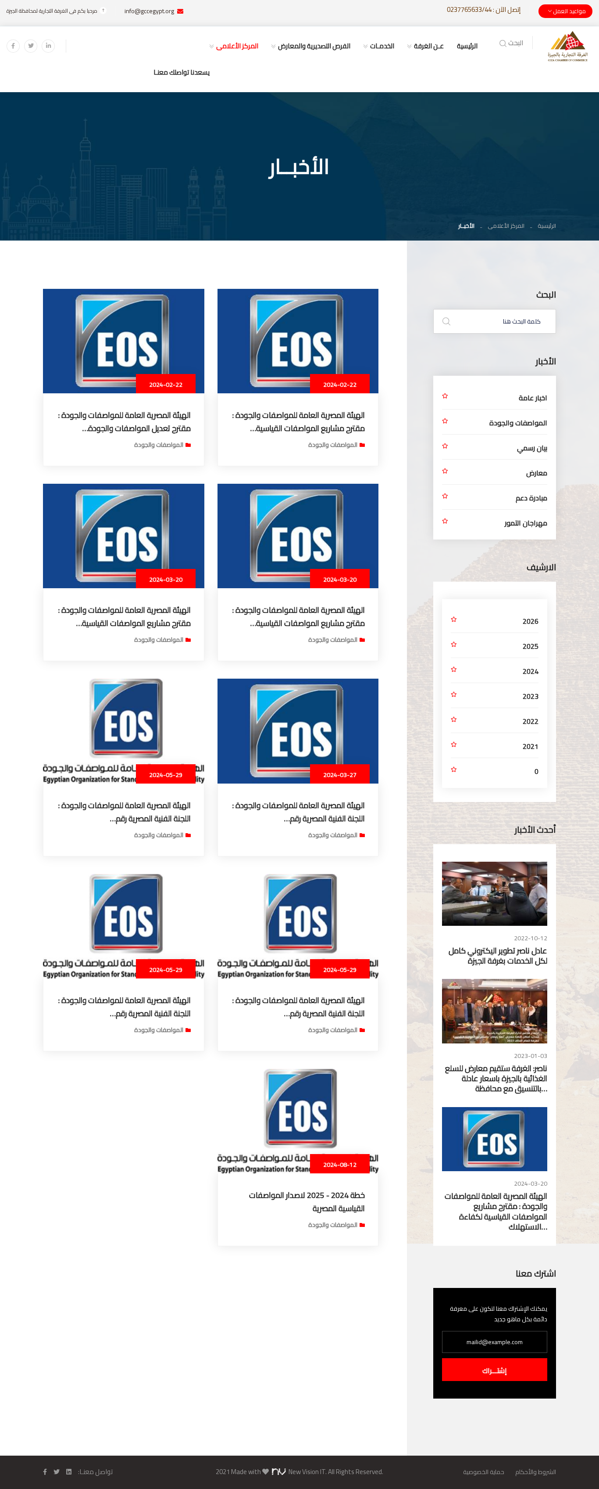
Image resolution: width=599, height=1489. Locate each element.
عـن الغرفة (429, 46)
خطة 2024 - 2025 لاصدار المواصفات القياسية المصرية (307, 1202)
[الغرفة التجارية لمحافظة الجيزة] (568, 45)
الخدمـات (382, 46)
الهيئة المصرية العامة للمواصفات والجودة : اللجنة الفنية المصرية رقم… (298, 812)
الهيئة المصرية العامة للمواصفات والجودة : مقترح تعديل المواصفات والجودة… (124, 421)
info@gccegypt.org (149, 11)
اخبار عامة (533, 397)
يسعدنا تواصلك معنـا (181, 72)
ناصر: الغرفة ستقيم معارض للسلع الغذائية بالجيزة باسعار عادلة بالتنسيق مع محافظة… (496, 1078)
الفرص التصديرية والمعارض (314, 46)
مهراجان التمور (526, 522)
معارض (536, 472)
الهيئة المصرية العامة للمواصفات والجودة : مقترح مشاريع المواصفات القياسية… (298, 421)
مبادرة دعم (531, 497)
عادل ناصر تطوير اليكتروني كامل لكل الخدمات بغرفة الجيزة (498, 955)
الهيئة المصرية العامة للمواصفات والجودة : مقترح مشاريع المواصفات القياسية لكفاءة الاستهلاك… (496, 1211)
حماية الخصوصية (483, 1472)
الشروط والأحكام (535, 1472)
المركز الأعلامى (237, 46)
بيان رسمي (532, 447)
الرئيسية (467, 46)
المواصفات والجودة (332, 444)
